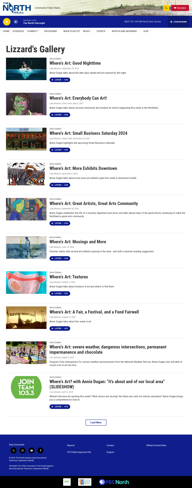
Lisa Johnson (55, 357)
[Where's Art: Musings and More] (26, 247)
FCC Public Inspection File (79, 452)
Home (6, 31)
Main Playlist (71, 31)
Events (101, 31)
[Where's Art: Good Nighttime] (26, 69)
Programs (50, 31)
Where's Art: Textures (69, 276)
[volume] (15, 21)
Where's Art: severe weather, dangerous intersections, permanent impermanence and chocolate (108, 349)
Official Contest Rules (156, 445)
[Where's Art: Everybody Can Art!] (26, 104)
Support (110, 452)
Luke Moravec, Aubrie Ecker (61, 138)
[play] (6, 22)
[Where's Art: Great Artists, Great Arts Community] (26, 209)
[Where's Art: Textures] (26, 282)
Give (146, 31)
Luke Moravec (55, 68)
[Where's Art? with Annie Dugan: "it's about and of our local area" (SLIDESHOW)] (26, 387)
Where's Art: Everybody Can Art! (78, 98)
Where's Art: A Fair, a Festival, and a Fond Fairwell (94, 312)
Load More (96, 422)
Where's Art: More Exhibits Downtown (83, 168)
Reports (71, 445)
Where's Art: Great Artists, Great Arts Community (94, 203)
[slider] (20, 21)
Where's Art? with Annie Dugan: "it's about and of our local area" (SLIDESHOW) (107, 384)
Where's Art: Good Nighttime (75, 63)
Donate (181, 7)
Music (86, 31)
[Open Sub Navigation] (40, 31)
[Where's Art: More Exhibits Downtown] (26, 174)
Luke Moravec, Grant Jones (61, 103)
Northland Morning (124, 31)
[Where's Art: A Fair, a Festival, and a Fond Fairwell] (26, 317)
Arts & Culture (55, 58)
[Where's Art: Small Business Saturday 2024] (26, 139)
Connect (32, 31)
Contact (110, 445)
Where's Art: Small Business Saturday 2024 (88, 133)
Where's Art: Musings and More (78, 241)
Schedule (18, 31)
